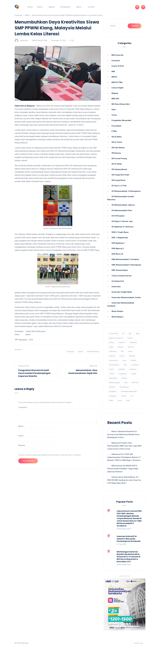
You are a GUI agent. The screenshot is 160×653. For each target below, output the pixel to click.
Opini (114, 109)
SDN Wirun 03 (117, 254)
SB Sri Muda (117, 164)
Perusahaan (116, 126)
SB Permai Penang (119, 158)
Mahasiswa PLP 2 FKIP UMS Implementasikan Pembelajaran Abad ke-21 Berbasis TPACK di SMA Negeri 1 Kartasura (124, 457)
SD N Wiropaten (118, 216)
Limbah (111, 374)
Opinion (51, 7)
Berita (39, 7)
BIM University (117, 55)
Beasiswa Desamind (116, 338)
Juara (124, 360)
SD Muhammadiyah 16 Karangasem (126, 191)
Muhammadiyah (114, 382)
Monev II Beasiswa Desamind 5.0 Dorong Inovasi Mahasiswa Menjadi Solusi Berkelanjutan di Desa (123, 434)
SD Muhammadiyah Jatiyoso (123, 205)
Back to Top (139, 643)
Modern (124, 378)
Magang (115, 93)
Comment (23, 407)
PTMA (114, 131)
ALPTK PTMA (113, 333)
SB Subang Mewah (119, 169)
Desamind (116, 61)
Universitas (116, 287)
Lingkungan (123, 374)
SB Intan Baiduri (118, 148)
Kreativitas (70, 351)
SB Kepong (116, 153)
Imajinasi (112, 356)
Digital (111, 347)
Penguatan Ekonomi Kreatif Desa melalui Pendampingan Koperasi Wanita (34, 373)
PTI (132, 396)
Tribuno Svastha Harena (121, 276)
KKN (113, 71)
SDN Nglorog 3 (118, 248)
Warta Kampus (117, 317)
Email (21, 436)
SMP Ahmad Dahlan (120, 270)
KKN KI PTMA (42, 40)
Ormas (114, 115)
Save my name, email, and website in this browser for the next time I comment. (50, 455)
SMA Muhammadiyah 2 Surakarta (125, 259)
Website (21, 445)
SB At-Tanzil (117, 142)
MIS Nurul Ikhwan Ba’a (121, 104)
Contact (91, 7)
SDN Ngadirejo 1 (118, 243)
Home (30, 7)
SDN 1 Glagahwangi (120, 238)
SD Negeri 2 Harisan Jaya (122, 221)
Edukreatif (24, 40)
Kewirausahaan (114, 365)
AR (123, 333)
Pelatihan (112, 387)
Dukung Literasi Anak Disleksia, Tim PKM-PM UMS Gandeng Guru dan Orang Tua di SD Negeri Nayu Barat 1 (124, 480)
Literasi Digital (117, 88)
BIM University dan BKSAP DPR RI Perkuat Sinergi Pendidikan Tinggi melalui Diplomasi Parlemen (122, 469)
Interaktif (132, 356)
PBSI (125, 382)
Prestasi (124, 396)
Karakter (133, 360)
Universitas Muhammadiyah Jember (126, 297)
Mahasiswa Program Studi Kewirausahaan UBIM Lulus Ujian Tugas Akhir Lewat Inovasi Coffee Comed (124, 446)
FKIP (122, 351)
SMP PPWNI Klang (93, 351)
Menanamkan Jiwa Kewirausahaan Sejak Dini (82, 372)
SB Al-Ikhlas (117, 137)
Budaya (129, 338)
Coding (111, 342)
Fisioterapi (112, 351)
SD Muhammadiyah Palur (122, 210)
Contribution (65, 7)
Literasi (80, 351)
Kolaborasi (135, 365)
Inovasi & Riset (118, 66)
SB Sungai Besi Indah (120, 175)
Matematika (113, 378)
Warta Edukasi (117, 311)
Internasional (113, 360)
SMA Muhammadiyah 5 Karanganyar (126, 265)
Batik (137, 333)
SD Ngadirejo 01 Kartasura (122, 227)
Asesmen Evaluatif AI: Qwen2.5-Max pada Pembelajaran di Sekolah (128, 538)
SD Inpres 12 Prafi (119, 186)
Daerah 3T (122, 342)
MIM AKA (115, 99)
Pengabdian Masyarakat (121, 120)
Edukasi (120, 347)
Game (130, 351)
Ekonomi (131, 347)
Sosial (120, 400)
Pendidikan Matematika (129, 391)
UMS (128, 400)
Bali (130, 333)
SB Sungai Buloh (118, 180)
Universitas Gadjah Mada (122, 292)
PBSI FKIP (135, 382)
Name (21, 426)
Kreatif (111, 369)
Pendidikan (113, 391)
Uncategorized (118, 281)
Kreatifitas (121, 369)
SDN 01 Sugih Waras (120, 232)
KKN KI (34, 40)
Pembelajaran (124, 387)
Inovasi (122, 356)
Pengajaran (113, 396)
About (78, 7)
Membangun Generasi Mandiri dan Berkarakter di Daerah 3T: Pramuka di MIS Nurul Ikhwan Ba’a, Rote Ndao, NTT (128, 557)
